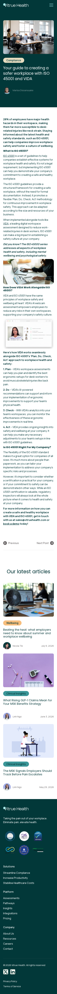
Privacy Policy (10, 981)
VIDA (6, 223)
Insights (7, 908)
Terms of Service (12, 986)
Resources (9, 938)
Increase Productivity (15, 878)
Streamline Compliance (16, 873)
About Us (8, 933)
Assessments (11, 898)
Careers (8, 943)
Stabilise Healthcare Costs (18, 883)
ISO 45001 (9, 156)
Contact (8, 948)
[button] (51, 5)
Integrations (10, 913)
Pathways (9, 903)
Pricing (7, 918)
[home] (15, 5)
